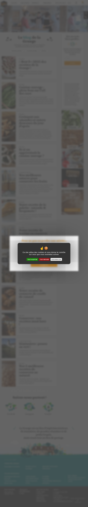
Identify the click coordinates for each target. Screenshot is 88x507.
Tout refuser (44, 259)
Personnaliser (56, 259)
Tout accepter (32, 259)
